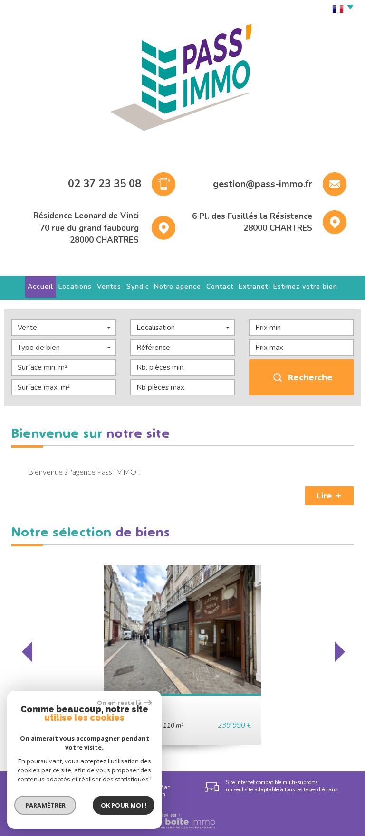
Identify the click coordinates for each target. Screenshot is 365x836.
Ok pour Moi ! (123, 805)
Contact (219, 286)
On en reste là (119, 702)
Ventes (109, 286)
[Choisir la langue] (340, 9)
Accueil (40, 286)
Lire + (329, 495)
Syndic (137, 286)
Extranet (253, 286)
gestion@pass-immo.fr (262, 184)
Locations (75, 286)
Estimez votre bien (305, 286)
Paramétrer (45, 805)
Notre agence (177, 286)
